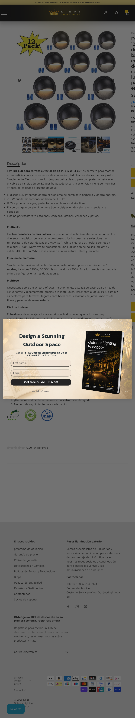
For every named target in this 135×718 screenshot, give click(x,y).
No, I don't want (41, 391)
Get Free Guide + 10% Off (41, 382)
